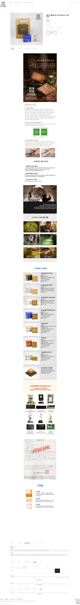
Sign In (69, 2)
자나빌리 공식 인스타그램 (29, 2)
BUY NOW (51, 32)
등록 (57, 570)
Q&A (41, 48)
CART (61, 32)
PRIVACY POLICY (12, 599)
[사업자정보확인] (10, 601)
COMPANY (1, 599)
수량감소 (54, 29)
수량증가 (52, 29)
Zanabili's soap (11, 2)
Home (52, 10)
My (73, 2)
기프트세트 (58, 10)
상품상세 (19, 48)
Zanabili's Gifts (17, 2)
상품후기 (34, 48)
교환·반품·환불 (27, 48)
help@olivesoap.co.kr (33, 600)
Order (76, 2)
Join (71, 2)
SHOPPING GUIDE (19, 599)
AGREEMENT (7, 599)
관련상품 (12, 48)
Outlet (22, 2)
